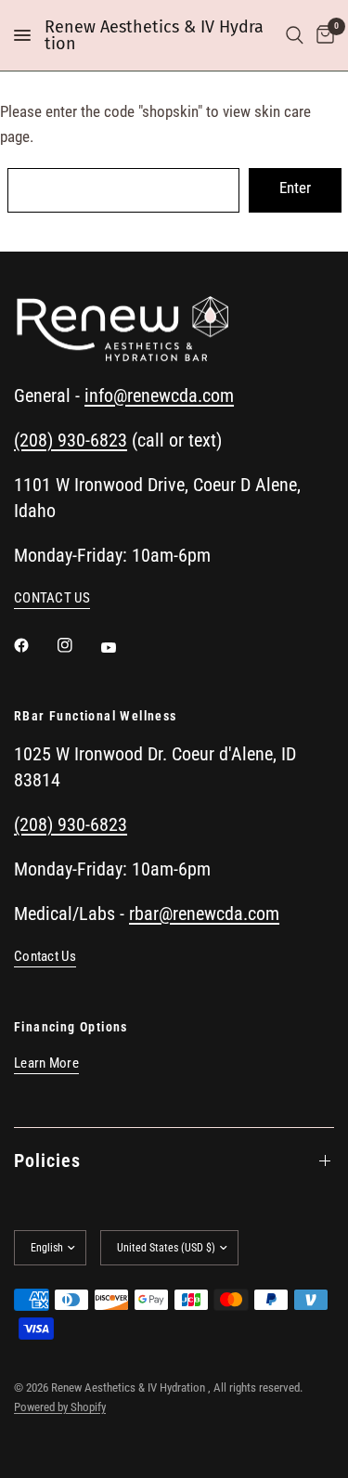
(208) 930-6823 (70, 440)
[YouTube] (121, 647)
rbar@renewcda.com (204, 913)
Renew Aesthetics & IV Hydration (154, 35)
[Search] (294, 35)
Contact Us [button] (45, 957)
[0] (322, 35)
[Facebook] (34, 645)
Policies (47, 1160)
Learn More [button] (46, 1063)
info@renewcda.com (159, 395)
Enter (295, 187)
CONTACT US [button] (52, 598)
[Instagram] (78, 645)
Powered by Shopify (60, 1407)
